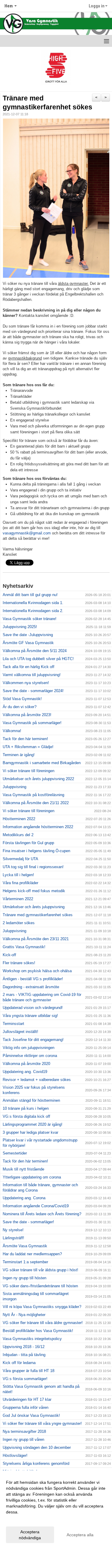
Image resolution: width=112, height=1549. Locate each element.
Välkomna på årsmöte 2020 (26, 1063)
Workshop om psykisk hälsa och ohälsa (37, 971)
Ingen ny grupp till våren (23, 1439)
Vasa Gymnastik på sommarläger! (32, 723)
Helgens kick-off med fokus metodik (34, 891)
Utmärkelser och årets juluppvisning (34, 907)
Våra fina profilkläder (20, 883)
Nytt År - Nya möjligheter (24, 1314)
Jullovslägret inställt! (20, 1031)
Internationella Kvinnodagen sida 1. (33, 603)
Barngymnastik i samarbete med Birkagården (42, 763)
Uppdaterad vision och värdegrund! (33, 1007)
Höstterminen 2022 (19, 819)
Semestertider (15, 1153)
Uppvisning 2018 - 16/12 (24, 1346)
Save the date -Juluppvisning (28, 635)
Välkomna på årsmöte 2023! (27, 715)
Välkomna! (12, 731)
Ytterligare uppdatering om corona (32, 1177)
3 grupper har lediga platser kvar (30, 1132)
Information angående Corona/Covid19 (36, 1206)
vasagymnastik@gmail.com (27, 533)
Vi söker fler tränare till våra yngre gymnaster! (42, 1423)
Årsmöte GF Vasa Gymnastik (28, 643)
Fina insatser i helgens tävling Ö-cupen (36, 851)
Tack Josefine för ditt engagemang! (33, 1039)
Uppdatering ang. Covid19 (25, 1071)
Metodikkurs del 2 (18, 835)
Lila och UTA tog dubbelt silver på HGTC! (38, 659)
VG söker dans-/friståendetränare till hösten (40, 1286)
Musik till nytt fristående (23, 1169)
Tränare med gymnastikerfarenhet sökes (38, 915)
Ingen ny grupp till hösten (24, 1278)
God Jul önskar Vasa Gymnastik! (31, 1415)
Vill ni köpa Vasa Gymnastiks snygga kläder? (42, 1306)
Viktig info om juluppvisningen (28, 1047)
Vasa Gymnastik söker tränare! (29, 619)
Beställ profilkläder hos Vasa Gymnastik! (38, 1330)
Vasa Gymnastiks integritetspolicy (32, 1338)
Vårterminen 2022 (18, 899)
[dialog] (56, 1509)
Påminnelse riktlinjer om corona (30, 1055)
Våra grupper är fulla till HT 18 (28, 1370)
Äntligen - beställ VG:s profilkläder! (33, 979)
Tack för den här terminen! (25, 739)
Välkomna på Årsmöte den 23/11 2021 (36, 939)
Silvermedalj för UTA (20, 859)
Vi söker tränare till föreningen (28, 771)
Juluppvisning (14, 787)
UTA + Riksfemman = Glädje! (28, 747)
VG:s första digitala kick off (26, 1116)
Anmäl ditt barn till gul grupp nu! (30, 595)
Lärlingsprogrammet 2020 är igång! (32, 1124)
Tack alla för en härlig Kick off (28, 667)
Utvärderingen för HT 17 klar (27, 1399)
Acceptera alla (80, 1534)
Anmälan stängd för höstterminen (31, 1100)
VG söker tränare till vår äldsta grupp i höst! (40, 1270)
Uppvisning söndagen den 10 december (37, 1447)
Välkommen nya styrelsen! (26, 683)
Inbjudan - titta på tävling (24, 1354)
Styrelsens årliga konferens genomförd (36, 1463)
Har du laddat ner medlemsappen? (32, 1254)
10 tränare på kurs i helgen (26, 1108)
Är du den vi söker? (19, 707)
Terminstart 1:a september (25, 1262)
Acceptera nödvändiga (30, 1534)
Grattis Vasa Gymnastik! (24, 947)
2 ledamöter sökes (19, 923)
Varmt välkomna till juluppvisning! (32, 675)
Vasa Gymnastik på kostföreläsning (33, 795)
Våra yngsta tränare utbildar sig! (30, 1015)
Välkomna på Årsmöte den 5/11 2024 (35, 651)
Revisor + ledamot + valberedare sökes (37, 1079)
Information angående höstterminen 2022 (38, 827)
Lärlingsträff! (13, 1238)
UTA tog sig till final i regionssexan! (33, 867)
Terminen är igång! (19, 755)
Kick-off (9, 955)
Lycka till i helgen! (18, 875)
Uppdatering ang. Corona (24, 1198)
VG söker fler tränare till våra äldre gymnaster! (43, 1322)
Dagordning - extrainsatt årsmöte (31, 987)
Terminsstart (13, 1023)
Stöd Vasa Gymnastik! (22, 699)
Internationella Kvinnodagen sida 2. (33, 611)
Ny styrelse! (13, 1230)
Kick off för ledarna (19, 1362)
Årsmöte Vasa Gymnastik (25, 1246)
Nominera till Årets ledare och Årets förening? (42, 1214)
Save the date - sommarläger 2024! (33, 691)
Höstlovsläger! (15, 1455)
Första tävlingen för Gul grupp (28, 843)
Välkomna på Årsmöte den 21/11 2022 (36, 803)
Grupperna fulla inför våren (25, 1407)
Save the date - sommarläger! (28, 1222)
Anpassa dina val (22, 1519)
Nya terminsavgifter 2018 (24, 1431)
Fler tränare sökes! (19, 963)
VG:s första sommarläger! (25, 1378)
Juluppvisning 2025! (20, 627)
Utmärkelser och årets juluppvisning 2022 (38, 779)
